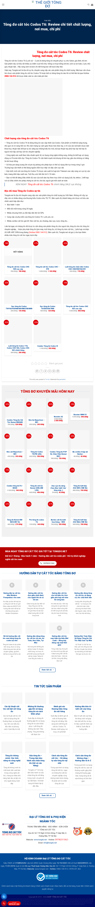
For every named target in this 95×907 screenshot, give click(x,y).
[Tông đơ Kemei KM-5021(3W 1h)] (15, 507)
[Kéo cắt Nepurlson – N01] (15, 440)
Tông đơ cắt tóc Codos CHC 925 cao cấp (18, 268)
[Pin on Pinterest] (54, 371)
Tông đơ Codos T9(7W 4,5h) (36, 453)
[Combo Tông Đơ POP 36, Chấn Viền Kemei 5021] (58, 440)
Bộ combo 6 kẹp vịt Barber (80, 453)
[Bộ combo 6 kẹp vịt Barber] (80, 440)
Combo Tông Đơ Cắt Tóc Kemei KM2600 (15, 421)
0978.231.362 (14, 903)
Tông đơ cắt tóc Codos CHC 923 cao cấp (77, 307)
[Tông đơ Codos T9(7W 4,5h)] (36, 440)
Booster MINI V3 (80, 415)
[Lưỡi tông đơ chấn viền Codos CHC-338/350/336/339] (76, 250)
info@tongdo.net (50, 843)
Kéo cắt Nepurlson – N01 (15, 453)
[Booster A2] (58, 406)
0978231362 (61, 839)
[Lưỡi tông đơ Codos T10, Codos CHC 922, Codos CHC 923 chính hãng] (18, 329)
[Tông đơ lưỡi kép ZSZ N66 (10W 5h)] (80, 507)
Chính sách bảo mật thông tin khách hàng (18, 886)
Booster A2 (58, 417)
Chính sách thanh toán (45, 886)
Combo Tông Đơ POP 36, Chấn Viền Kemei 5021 (58, 454)
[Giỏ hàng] (92, 4)
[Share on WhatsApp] (37, 371)
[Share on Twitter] (45, 371)
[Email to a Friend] (50, 371)
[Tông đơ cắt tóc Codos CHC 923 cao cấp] (76, 290)
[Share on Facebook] (41, 371)
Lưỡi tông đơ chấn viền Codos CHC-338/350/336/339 (77, 268)
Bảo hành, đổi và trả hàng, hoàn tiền (69, 886)
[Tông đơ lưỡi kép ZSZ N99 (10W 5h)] (80, 474)
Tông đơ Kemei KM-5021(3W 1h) (15, 521)
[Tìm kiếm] (88, 4)
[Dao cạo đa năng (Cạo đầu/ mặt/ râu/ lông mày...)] (58, 474)
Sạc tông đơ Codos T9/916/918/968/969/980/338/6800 (19, 307)
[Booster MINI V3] (80, 405)
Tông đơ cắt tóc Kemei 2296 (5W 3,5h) (36, 488)
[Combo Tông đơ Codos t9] (47, 329)
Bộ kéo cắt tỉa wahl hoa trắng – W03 (58, 521)
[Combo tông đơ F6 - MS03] (15, 474)
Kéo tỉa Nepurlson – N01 (37, 421)
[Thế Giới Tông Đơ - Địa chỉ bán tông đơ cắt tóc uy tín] (47, 4)
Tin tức (47, 21)
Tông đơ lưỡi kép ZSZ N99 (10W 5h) (80, 487)
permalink (62, 379)
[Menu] (3, 4)
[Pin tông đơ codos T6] (36, 507)
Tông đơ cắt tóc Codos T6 (40, 184)
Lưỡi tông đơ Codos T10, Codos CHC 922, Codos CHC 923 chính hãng (18, 348)
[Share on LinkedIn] (58, 371)
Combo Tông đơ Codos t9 (47, 346)
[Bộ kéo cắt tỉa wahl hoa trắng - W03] (58, 507)
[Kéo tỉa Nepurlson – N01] (36, 408)
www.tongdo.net (40, 840)
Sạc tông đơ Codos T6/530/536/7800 (47, 307)
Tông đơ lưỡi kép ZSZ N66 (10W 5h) (80, 521)
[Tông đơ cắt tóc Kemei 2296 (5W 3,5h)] (36, 474)
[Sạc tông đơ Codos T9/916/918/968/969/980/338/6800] (18, 290)
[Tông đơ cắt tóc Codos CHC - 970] (47, 250)
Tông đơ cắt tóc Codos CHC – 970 (47, 268)
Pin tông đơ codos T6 (36, 521)
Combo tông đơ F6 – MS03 (15, 487)
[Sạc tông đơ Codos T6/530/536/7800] (47, 290)
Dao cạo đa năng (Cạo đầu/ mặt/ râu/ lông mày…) (58, 488)
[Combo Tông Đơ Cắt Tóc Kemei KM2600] (15, 408)
